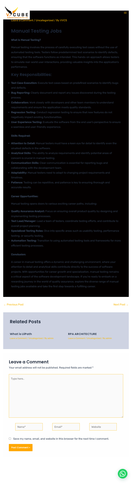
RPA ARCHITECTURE (82, 334)
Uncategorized (36, 338)
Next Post (120, 304)
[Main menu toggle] (125, 12)
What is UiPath (21, 334)
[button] (122, 474)
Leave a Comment (18, 338)
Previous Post (14, 304)
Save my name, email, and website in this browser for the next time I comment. (61, 438)
